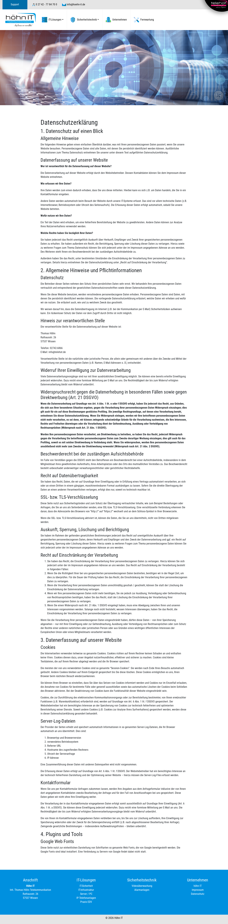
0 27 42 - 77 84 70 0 (46, 4)
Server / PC (86, 893)
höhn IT (198, 885)
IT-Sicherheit (86, 885)
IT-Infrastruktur (86, 889)
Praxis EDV (86, 901)
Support (15, 4)
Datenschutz (197, 893)
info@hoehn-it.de (76, 4)
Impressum (198, 889)
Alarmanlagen (141, 889)
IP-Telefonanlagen (86, 897)
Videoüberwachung (142, 885)
